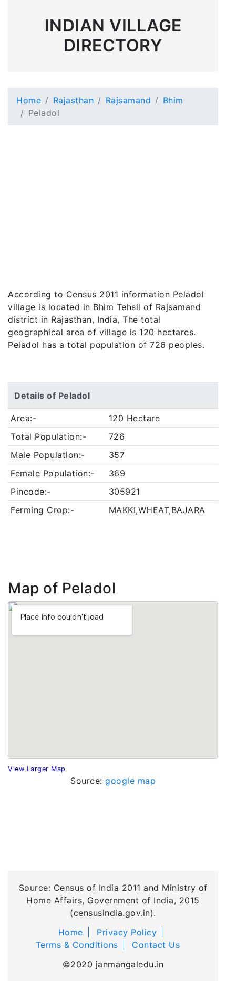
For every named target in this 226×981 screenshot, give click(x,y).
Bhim (173, 100)
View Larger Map (37, 769)
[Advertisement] (113, 200)
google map (130, 780)
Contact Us (156, 945)
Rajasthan (73, 100)
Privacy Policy (127, 932)
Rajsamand (128, 100)
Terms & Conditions (77, 945)
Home (28, 100)
